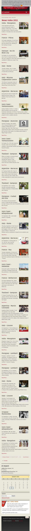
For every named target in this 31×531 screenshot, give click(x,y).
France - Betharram (9, 278)
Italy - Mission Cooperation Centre (9, 79)
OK (21, 5)
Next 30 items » (26, 457)
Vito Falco (13, 520)
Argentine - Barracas (10, 91)
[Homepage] (15, 7)
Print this (5, 460)
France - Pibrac (8, 38)
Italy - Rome (6, 66)
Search (4, 493)
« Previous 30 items (5, 457)
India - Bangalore (8, 441)
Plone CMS (21, 520)
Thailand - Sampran (9, 154)
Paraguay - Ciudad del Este (9, 197)
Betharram (5, 12)
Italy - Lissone (7, 326)
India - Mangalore (9, 23)
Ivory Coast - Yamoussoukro (7, 105)
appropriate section (22, 509)
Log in (27, 517)
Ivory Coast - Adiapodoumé (7, 212)
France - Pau (6, 250)
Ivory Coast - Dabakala (6, 265)
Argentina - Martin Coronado (9, 307)
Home (7, 17)
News (10, 17)
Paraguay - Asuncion (10, 121)
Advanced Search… (6, 498)
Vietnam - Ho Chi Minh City (8, 52)
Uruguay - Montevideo (6, 413)
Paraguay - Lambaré (10, 353)
